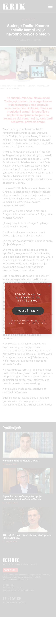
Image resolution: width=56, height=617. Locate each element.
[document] (28, 308)
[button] (49, 286)
